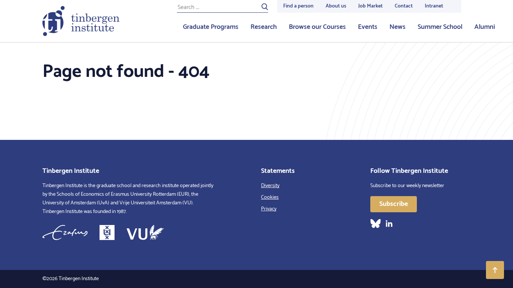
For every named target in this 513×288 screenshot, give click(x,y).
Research (263, 27)
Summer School (440, 27)
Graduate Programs (210, 27)
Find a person (298, 6)
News (397, 27)
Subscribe (393, 204)
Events (367, 27)
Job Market (370, 6)
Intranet (434, 6)
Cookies (270, 197)
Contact (404, 6)
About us (336, 6)
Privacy (268, 209)
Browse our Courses (317, 27)
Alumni (484, 27)
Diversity (270, 186)
